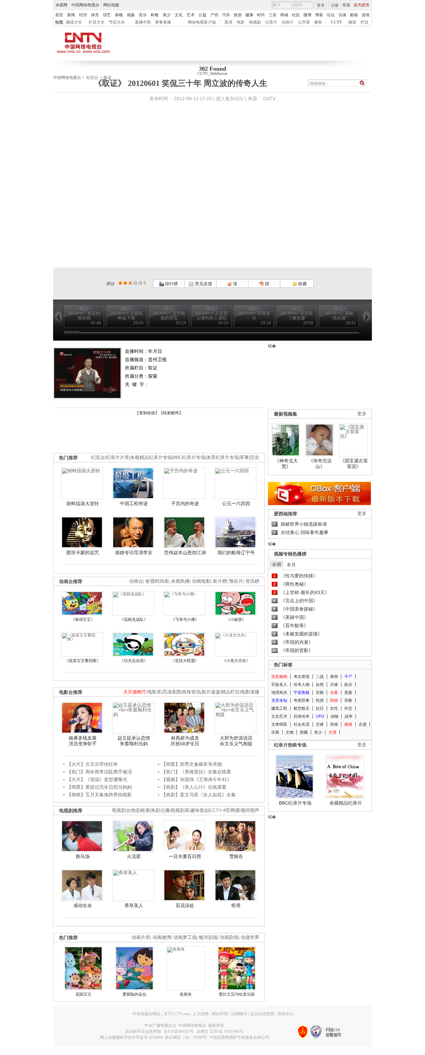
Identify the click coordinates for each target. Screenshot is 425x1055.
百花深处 (185, 905)
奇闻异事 (301, 700)
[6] (130, 283)
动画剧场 (229, 937)
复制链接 (147, 413)
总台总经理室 (262, 1014)
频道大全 (74, 22)
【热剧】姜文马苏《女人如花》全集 (198, 794)
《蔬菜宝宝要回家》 (83, 660)
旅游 (238, 15)
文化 (179, 15)
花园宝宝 (83, 994)
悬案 (348, 692)
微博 (307, 15)
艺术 (191, 15)
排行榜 (171, 283)
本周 (276, 564)
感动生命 (82, 905)
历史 (254, 457)
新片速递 (211, 692)
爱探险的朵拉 (134, 994)
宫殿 (320, 692)
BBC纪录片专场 (189, 457)
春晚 (119, 15)
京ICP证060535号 (179, 1031)
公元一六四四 (236, 503)
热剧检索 (140, 810)
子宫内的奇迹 (185, 503)
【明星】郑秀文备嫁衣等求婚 (191, 764)
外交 (348, 708)
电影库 (154, 692)
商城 (284, 15)
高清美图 (171, 692)
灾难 (334, 684)
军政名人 (279, 684)
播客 (318, 22)
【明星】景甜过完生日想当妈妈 (99, 787)
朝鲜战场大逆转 (82, 503)
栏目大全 (97, 22)
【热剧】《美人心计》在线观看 (193, 787)
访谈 (342, 15)
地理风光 (279, 692)
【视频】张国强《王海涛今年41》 (196, 779)
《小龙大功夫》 (236, 660)
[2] (120, 283)
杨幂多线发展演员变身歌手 (83, 741)
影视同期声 (247, 810)
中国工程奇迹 (134, 503)
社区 (296, 15)
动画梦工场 (185, 937)
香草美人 (134, 905)
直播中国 (143, 22)
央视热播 (180, 581)
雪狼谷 (236, 856)
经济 (83, 15)
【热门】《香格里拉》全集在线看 (196, 771)
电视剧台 (121, 810)
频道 (352, 22)
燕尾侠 (186, 994)
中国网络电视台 (85, 5)
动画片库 (140, 937)
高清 (228, 22)
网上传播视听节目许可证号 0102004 (131, 1037)
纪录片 (271, 22)
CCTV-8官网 (222, 810)
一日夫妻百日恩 (185, 856)
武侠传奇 (301, 716)
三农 (273, 15)
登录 (321, 5)
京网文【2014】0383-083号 (220, 1031)
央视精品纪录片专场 (151, 457)
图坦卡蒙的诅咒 (82, 552)
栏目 (365, 22)
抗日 (320, 708)
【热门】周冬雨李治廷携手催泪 (99, 771)
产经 (214, 15)
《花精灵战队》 (134, 619)
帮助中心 (286, 1014)
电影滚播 (250, 692)
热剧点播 (160, 810)
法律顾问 (239, 1014)
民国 (320, 700)
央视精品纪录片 (345, 803)
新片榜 (220, 581)
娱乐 (348, 684)
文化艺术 (279, 716)
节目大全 (117, 22)
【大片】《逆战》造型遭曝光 (97, 779)
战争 (349, 716)
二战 (320, 676)
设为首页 (362, 5)
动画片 (288, 22)
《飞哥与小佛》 (185, 619)
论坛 (331, 15)
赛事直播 (163, 22)
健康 (249, 15)
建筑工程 (279, 708)
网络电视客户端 (202, 22)
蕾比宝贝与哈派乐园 (237, 994)
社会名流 (301, 724)
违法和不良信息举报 (143, 1031)
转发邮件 (171, 413)
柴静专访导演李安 (133, 552)
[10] (140, 283)
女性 (334, 708)
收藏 (302, 283)
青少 (167, 15)
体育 (95, 15)
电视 (59, 22)
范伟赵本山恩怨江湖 (185, 552)
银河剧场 (208, 937)
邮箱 (354, 15)
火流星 (134, 856)
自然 (320, 684)
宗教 (348, 700)
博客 (319, 15)
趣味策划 (199, 810)
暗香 (236, 905)
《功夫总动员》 (134, 660)
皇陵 (334, 724)
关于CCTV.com (176, 1014)
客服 (346, 5)
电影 (241, 22)
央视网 (61, 5)
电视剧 (255, 22)
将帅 (334, 676)
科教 (155, 15)
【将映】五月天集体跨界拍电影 (99, 794)
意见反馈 (203, 283)
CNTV (269, 98)
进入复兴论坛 (230, 98)
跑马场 (83, 856)
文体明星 (279, 724)
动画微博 (161, 937)
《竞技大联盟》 (185, 660)
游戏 (366, 15)
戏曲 (131, 15)
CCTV (336, 22)
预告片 (236, 581)
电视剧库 (180, 810)
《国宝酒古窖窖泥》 (354, 463)
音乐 (143, 15)
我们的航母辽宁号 (236, 552)
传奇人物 (301, 684)
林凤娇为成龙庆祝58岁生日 (185, 741)
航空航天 (301, 708)
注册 (335, 5)
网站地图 (111, 5)
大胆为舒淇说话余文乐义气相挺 (236, 741)
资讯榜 (252, 581)
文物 (290, 732)
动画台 (136, 581)
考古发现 (301, 676)
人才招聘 (201, 1014)
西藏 (304, 732)
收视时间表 (157, 581)
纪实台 (92, 77)
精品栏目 (230, 692)
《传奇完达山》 (320, 463)
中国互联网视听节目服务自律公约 (239, 1037)
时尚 (261, 15)
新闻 (71, 15)
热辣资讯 (191, 692)
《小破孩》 (236, 619)
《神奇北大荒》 (286, 463)
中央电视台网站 (146, 1014)
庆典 (275, 732)
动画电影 (201, 581)
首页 (59, 15)
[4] (125, 283)
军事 (244, 457)
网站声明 (220, 1014)
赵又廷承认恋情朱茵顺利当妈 (134, 741)
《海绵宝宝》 (83, 619)
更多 (362, 413)
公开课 (304, 22)
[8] (135, 283)
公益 (203, 15)
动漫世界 (250, 937)
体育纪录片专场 (222, 457)
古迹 (363, 724)
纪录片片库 (117, 457)
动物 (334, 716)
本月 (291, 564)
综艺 (107, 15)
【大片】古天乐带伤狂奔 (92, 764)
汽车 (226, 15)
